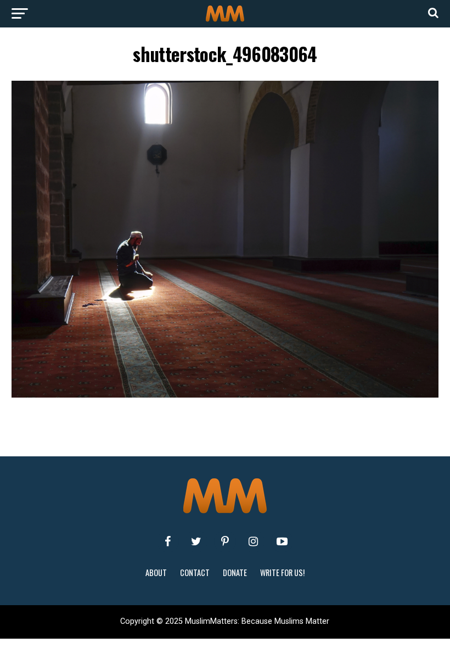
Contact (195, 572)
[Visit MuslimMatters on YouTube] (282, 541)
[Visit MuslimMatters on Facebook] (168, 541)
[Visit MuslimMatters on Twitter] (196, 541)
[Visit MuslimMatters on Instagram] (254, 541)
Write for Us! (282, 572)
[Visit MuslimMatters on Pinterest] (225, 541)
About (156, 572)
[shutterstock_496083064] (225, 394)
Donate (235, 572)
